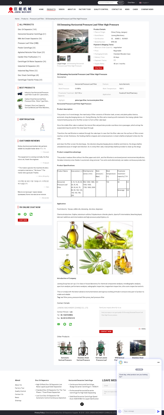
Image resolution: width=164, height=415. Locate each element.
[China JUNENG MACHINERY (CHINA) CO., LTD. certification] (24, 127)
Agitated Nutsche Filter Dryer (29, 52)
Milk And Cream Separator (28, 39)
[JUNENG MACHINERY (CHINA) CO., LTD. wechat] (32, 214)
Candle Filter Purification (27, 57)
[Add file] (119, 411)
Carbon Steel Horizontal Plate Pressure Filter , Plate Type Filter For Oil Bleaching (36, 101)
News (127, 9)
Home (41, 9)
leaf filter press (66, 297)
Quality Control (101, 9)
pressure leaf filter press (81, 297)
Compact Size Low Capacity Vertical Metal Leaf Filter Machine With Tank (37, 108)
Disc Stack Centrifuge (26, 75)
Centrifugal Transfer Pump (28, 80)
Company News (147, 9)
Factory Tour (85, 9)
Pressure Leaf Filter (37, 19)
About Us (72, 9)
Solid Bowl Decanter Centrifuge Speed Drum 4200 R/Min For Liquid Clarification (84, 398)
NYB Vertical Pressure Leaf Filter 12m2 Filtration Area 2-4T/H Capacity (119, 359)
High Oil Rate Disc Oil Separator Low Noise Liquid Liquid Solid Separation (49, 386)
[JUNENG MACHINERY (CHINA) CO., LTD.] (19, 10)
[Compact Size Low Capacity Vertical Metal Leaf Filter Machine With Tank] (20, 106)
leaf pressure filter (97, 297)
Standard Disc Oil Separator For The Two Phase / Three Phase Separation (51, 391)
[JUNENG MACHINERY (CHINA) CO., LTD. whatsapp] (26, 214)
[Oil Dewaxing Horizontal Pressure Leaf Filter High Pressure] (72, 42)
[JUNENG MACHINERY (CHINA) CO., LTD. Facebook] (20, 2)
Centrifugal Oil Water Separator (30, 61)
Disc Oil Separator (25, 29)
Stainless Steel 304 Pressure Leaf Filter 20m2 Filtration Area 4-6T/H (137, 359)
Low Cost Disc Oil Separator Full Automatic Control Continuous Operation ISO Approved (51, 397)
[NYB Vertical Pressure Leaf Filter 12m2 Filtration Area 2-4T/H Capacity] (119, 348)
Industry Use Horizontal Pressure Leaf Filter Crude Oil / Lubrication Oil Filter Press (36, 95)
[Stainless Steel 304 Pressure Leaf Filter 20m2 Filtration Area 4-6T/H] (138, 348)
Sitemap (18, 400)
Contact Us (117, 9)
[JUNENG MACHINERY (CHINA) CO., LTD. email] (20, 214)
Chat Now (131, 2)
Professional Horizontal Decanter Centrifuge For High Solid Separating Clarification (83, 392)
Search (120, 2)
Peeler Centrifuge (25, 48)
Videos (61, 9)
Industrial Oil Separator (27, 66)
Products (51, 9)
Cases (135, 9)
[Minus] (158, 362)
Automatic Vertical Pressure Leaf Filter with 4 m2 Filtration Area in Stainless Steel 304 (65, 359)
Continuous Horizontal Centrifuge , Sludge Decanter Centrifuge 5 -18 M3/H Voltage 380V (84, 386)
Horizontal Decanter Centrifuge (30, 34)
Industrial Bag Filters (26, 71)
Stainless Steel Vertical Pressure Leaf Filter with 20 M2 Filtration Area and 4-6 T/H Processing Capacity (83, 359)
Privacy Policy (40, 413)
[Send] (158, 411)
